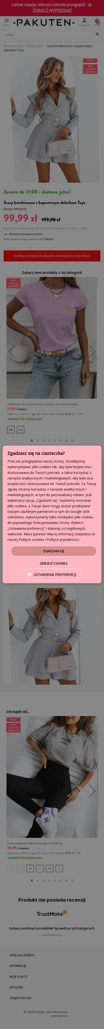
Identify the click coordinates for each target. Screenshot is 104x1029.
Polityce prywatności (63, 539)
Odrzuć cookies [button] (54, 563)
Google (76, 511)
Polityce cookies (31, 539)
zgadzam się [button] (53, 551)
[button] (52, 574)
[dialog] (52, 514)
